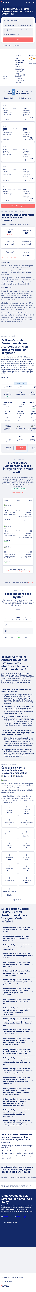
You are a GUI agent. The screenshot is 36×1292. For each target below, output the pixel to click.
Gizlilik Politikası (6, 1281)
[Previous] (5, 618)
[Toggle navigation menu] (34, 2)
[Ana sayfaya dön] (5, 2)
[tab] (9, 98)
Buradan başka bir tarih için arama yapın (18, 571)
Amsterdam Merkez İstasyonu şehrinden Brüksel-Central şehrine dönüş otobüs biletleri (17, 1152)
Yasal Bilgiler (5, 1278)
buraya (30, 582)
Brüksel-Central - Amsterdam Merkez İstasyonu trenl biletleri (17, 1157)
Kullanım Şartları (17, 1278)
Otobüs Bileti (14, 1185)
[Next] (32, 92)
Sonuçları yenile (16, 492)
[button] (10, 30)
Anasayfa (4, 1185)
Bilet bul (9, 234)
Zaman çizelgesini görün (9, 258)
